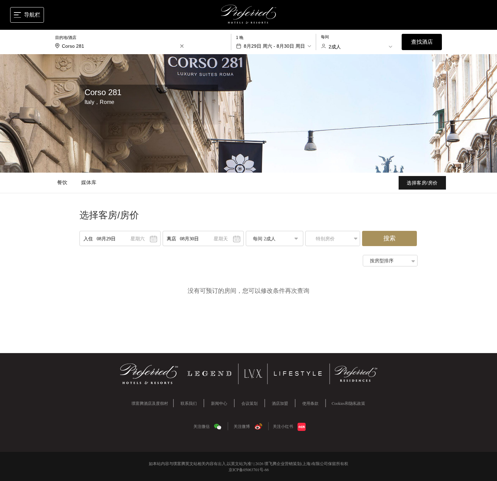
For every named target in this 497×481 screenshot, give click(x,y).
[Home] (249, 15)
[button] (334, 238)
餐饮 (62, 182)
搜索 (389, 238)
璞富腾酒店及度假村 (150, 403)
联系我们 (189, 403)
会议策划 (249, 403)
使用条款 (310, 403)
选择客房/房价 (422, 182)
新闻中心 (219, 403)
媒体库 (89, 182)
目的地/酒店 (65, 37)
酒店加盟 (280, 403)
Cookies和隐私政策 (348, 403)
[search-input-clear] (182, 46)
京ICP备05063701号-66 (249, 469)
